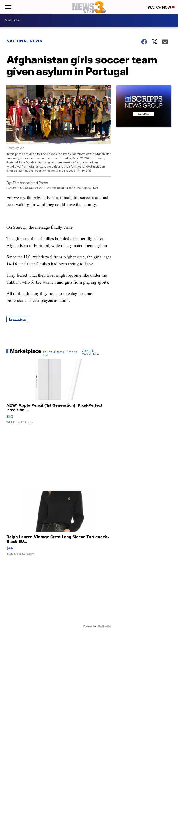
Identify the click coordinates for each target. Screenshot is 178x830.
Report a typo (17, 319)
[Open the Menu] (7, 7)
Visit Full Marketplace (90, 352)
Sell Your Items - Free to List (60, 353)
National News (24, 41)
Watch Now (160, 7)
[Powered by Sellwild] (104, 626)
